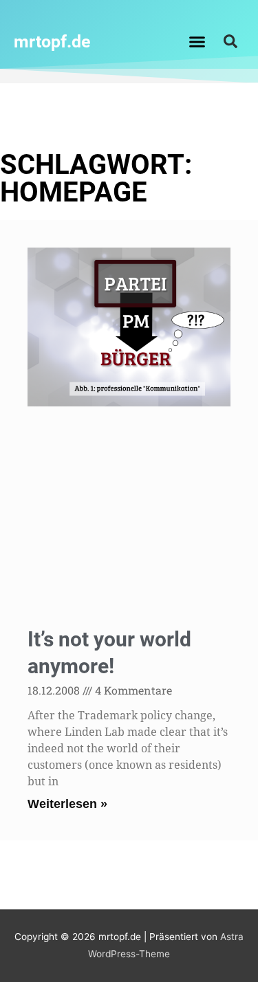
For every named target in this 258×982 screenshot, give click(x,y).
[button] (197, 41)
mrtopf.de (52, 42)
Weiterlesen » (67, 804)
